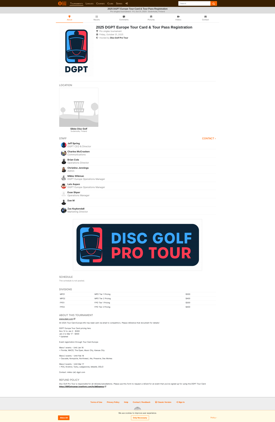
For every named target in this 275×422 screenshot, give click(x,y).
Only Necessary (140, 418)
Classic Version (164, 402)
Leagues (89, 3)
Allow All (64, 418)
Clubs (110, 3)
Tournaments (76, 3)
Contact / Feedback (141, 402)
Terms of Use (96, 402)
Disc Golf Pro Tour (119, 38)
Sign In (181, 402)
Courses (100, 3)
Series (119, 3)
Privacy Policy (113, 402)
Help (126, 402)
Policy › (214, 418)
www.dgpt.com (66, 319)
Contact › (209, 138)
